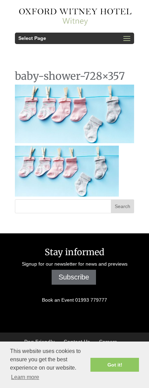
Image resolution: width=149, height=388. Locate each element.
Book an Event (74, 300)
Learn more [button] (25, 377)
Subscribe (74, 277)
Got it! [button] (114, 365)
